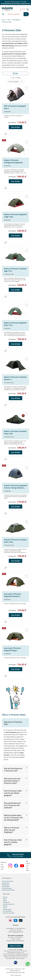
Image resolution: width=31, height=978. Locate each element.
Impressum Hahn (10, 969)
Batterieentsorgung (7, 888)
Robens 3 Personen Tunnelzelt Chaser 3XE (15, 432)
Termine (5, 907)
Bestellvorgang (5, 885)
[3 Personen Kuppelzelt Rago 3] (15, 636)
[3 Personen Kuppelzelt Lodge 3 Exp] (15, 202)
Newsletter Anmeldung (8, 913)
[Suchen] (26, 14)
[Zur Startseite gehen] (7, 8)
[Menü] (3, 14)
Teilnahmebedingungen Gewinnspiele (15, 972)
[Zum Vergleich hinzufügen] (5, 134)
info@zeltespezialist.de (17, 932)
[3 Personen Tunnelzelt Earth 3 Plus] (15, 528)
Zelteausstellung (7, 909)
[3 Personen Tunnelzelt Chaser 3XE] (15, 419)
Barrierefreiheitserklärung (8, 890)
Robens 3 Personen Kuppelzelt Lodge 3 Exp (15, 215)
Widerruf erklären (15, 946)
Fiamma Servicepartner (8, 904)
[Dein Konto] (21, 9)
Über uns (5, 897)
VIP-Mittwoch (20, 941)
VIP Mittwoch (6, 902)
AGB (23, 969)
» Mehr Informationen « (20, 958)
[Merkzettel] (24, 9)
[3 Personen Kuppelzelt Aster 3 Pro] (15, 311)
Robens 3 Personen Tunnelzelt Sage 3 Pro (15, 269)
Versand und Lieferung (7, 881)
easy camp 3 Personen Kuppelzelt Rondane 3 (12, 595)
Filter (16, 73)
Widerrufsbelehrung (15, 970)
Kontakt (5, 899)
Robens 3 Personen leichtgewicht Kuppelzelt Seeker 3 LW (13, 161)
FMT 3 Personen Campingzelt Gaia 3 (15, 107)
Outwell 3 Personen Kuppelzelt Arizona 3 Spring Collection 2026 (15, 486)
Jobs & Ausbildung (7, 911)
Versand (20, 949)
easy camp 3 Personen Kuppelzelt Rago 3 (12, 649)
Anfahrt (5, 900)
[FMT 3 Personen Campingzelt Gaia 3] (15, 94)
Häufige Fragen (5, 886)
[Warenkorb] (27, 9)
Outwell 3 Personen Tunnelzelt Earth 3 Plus (15, 540)
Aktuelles (5, 906)
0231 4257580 (22, 2)
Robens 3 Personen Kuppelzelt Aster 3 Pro (15, 324)
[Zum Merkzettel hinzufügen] (26, 87)
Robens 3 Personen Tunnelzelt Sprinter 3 (15, 378)
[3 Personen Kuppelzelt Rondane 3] (15, 582)
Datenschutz (18, 969)
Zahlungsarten (5, 883)
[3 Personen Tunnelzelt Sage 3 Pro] (15, 257)
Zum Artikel (15, 127)
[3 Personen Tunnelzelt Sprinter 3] (15, 365)
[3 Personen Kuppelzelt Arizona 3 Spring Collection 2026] (15, 474)
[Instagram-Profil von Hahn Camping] (10, 866)
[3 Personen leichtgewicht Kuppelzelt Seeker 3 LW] (15, 148)
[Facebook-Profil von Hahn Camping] (16, 866)
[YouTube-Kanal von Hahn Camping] (22, 866)
